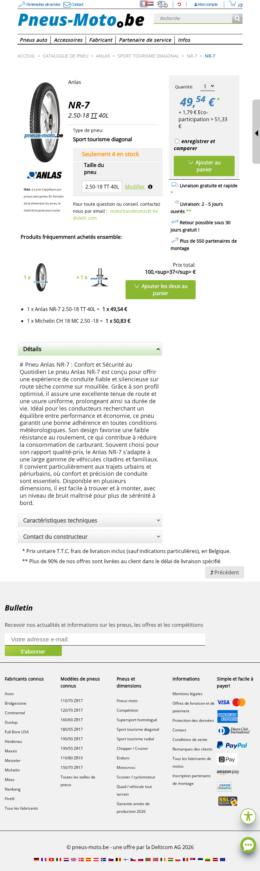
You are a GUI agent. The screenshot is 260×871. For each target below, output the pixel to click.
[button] (248, 815)
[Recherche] (237, 18)
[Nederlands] (150, 4)
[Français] (144, 4)
